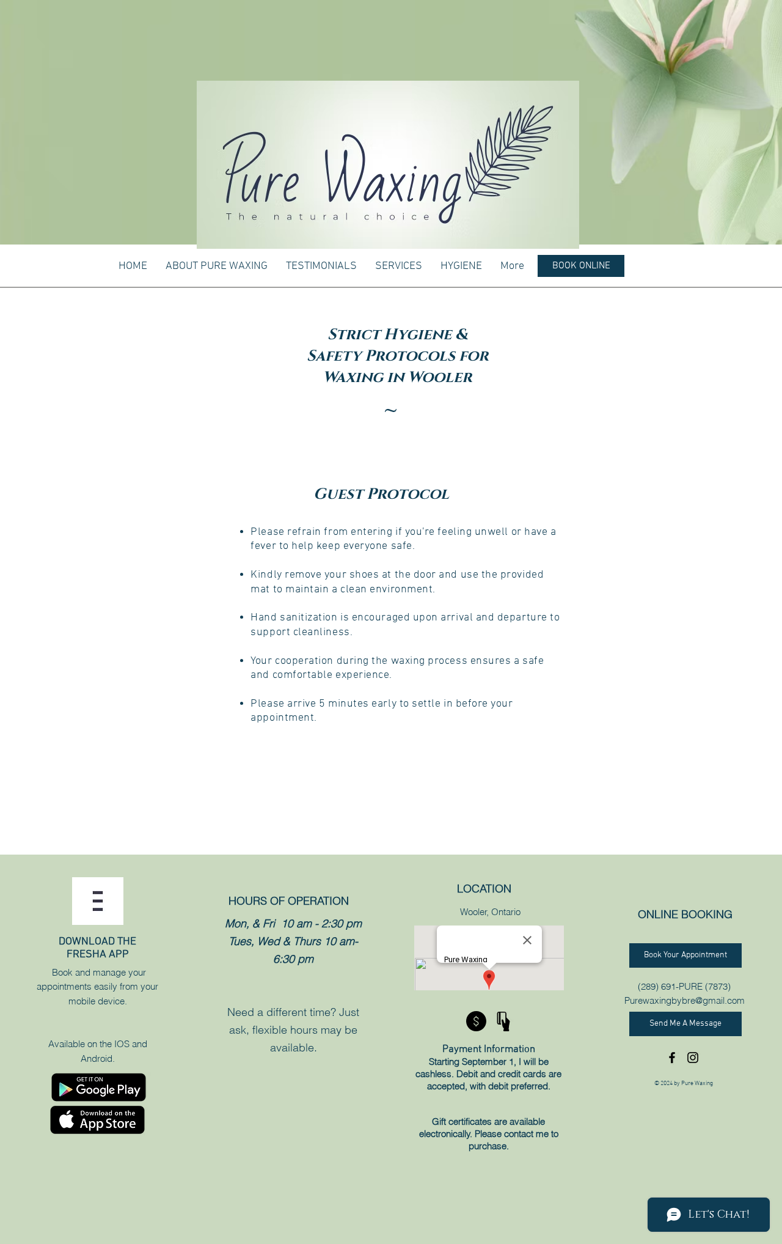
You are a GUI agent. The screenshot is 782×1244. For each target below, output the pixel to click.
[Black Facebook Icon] (672, 1057)
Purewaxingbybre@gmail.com (684, 1000)
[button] (398, 267)
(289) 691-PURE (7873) (684, 986)
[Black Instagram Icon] (692, 1057)
